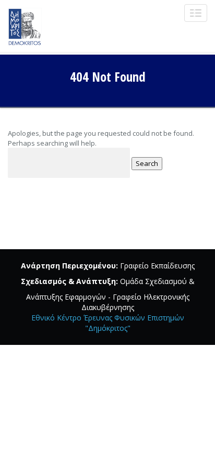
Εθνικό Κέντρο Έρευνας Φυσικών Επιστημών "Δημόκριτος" (107, 323)
